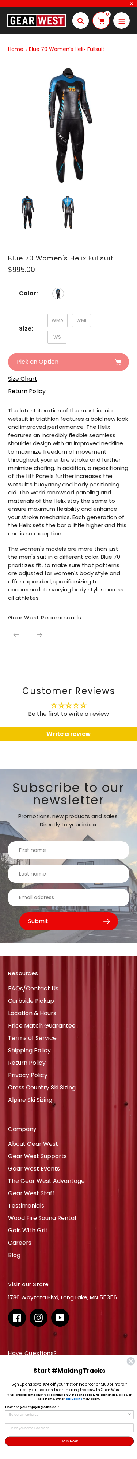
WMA (58, 320)
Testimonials (26, 1205)
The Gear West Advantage (46, 1181)
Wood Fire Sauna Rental (42, 1218)
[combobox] (68, 1415)
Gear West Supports (37, 1156)
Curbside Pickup (31, 1001)
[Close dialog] (130, 1361)
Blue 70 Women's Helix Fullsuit (66, 49)
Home (15, 49)
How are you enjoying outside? (32, 1407)
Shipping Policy (29, 1050)
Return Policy (27, 1063)
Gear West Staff (31, 1193)
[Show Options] (129, 1415)
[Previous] (16, 635)
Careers (19, 1243)
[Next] (39, 635)
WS (57, 337)
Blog (14, 1255)
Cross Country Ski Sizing (42, 1087)
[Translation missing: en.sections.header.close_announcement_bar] (131, 3)
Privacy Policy (27, 1075)
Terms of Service (32, 1038)
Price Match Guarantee (42, 1025)
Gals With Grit (28, 1230)
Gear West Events (34, 1168)
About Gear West (33, 1144)
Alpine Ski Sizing (30, 1100)
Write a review (68, 734)
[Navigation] (121, 20)
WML (81, 320)
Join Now (69, 1441)
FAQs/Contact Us (33, 988)
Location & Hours (32, 1013)
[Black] (58, 293)
